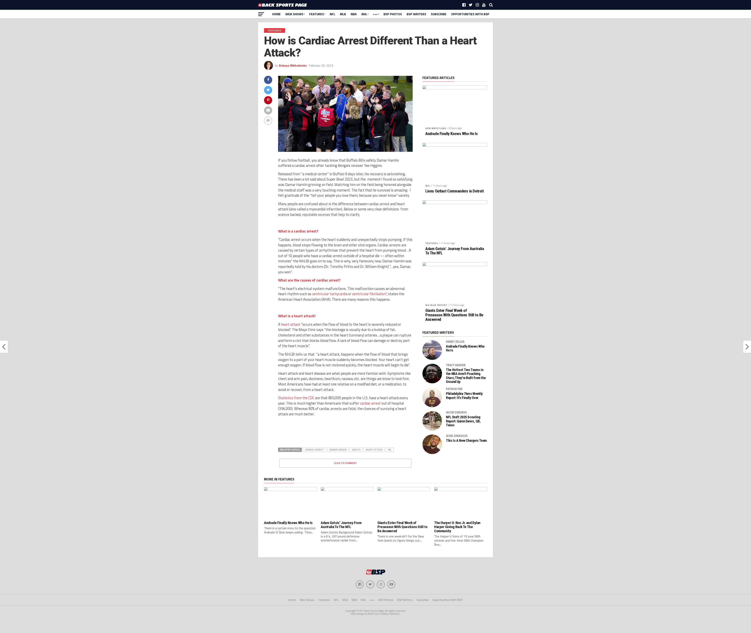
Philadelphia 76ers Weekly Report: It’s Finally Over (464, 396)
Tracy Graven (455, 365)
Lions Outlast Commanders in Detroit (454, 191)
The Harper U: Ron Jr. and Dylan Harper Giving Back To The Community (457, 526)
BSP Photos (393, 14)
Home (276, 14)
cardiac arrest (370, 403)
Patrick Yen (454, 389)
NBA (354, 14)
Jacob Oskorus (456, 412)
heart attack (374, 450)
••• (375, 14)
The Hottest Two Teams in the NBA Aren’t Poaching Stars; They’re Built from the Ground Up (466, 376)
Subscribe (438, 14)
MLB (343, 14)
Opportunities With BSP (470, 14)
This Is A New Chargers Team (466, 441)
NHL (364, 14)
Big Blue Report (436, 305)
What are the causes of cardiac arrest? (309, 280)
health (356, 450)
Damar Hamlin (338, 450)
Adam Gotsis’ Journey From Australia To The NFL (454, 251)
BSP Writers (416, 14)
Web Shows (294, 14)
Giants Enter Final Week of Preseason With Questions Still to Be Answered (454, 315)
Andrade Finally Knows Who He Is (451, 133)
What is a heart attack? (297, 316)
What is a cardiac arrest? (298, 231)
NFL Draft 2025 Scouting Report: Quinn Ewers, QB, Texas (463, 421)
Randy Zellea (455, 341)
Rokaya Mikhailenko (293, 65)
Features (316, 14)
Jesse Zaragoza (457, 436)
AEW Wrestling (435, 128)
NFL (332, 14)
